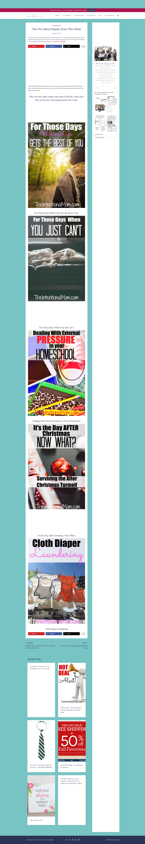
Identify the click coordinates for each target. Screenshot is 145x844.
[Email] (66, 839)
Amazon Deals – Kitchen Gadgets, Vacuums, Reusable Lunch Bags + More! (71, 710)
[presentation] (72, 683)
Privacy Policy (39, 839)
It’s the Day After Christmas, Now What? (56, 535)
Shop (100, 15)
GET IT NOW (91, 10)
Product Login (79, 15)
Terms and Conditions (48, 839)
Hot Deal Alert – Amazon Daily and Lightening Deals (73, 645)
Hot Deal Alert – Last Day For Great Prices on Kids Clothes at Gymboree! (40, 645)
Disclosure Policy (30, 839)
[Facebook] (69, 839)
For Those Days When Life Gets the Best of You (57, 213)
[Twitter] (78, 839)
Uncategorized (56, 25)
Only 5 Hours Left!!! (36, 820)
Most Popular (91, 15)
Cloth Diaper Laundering (56, 629)
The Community (109, 15)
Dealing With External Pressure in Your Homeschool (56, 421)
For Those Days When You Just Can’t (56, 327)
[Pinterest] (75, 839)
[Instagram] (72, 839)
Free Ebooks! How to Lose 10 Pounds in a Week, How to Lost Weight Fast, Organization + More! (71, 781)
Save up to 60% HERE (60, 41)
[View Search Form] (118, 15)
